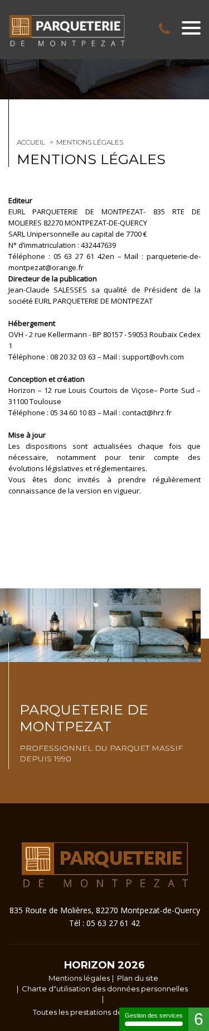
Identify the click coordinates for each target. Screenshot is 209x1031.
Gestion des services (154, 1015)
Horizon (89, 965)
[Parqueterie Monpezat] (66, 30)
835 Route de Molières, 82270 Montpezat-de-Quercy (104, 910)
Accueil (31, 142)
